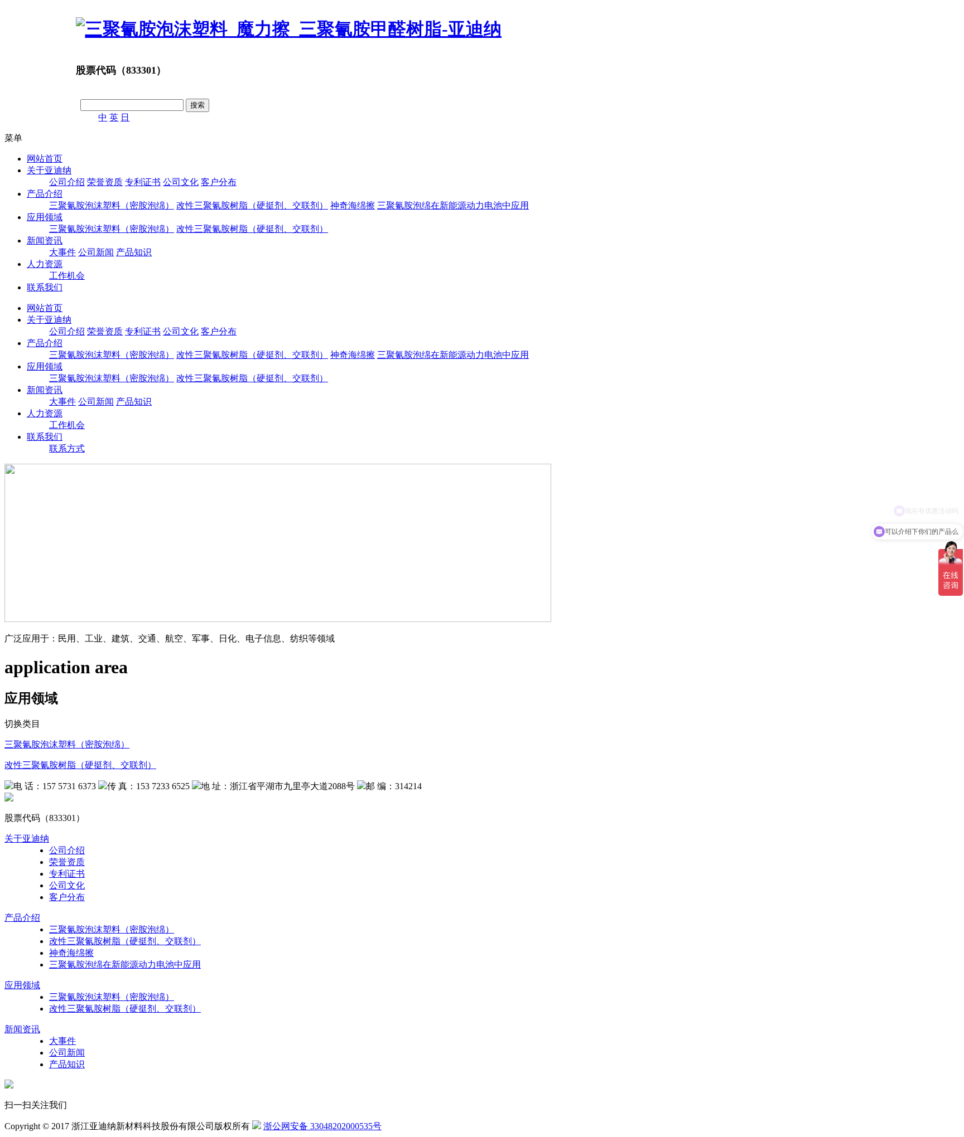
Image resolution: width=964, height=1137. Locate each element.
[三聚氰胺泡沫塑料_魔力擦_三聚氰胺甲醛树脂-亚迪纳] (289, 29)
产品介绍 (44, 193)
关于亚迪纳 (49, 170)
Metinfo (442, 1126)
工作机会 (67, 275)
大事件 (62, 252)
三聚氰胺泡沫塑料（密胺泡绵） (111, 205)
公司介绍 (67, 182)
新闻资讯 (44, 240)
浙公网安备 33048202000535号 (322, 1126)
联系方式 (67, 448)
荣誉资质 (105, 182)
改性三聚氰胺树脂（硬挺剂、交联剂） (252, 205)
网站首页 (44, 158)
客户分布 (219, 182)
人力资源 (44, 264)
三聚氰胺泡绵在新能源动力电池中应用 (453, 205)
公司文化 (181, 182)
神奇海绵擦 (352, 205)
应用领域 (44, 217)
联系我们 (44, 287)
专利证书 (143, 182)
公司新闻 (96, 252)
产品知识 (134, 252)
